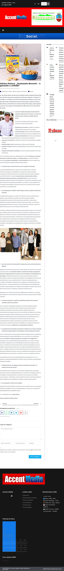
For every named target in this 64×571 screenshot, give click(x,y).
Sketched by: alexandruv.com (52, 569)
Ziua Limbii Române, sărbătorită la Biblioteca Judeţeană (53, 71)
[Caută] (48, 3)
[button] (33, 17)
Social (31, 36)
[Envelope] (38, 4)
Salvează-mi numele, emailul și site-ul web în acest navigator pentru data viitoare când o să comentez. (20, 451)
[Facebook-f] (35, 4)
